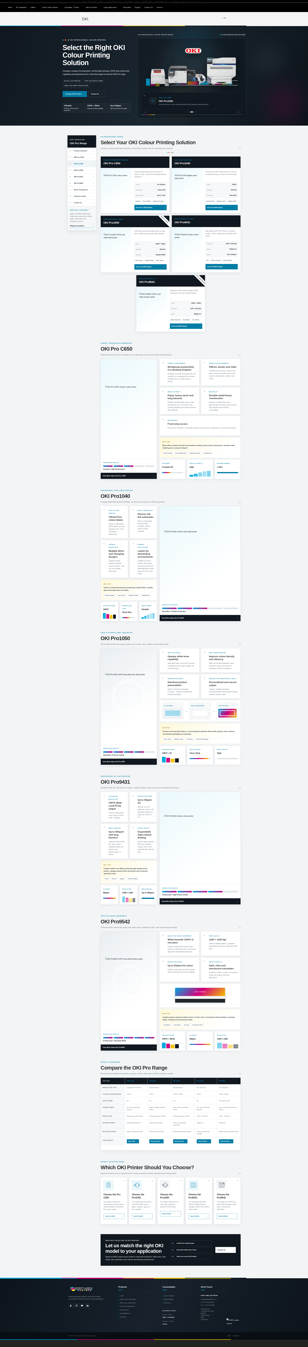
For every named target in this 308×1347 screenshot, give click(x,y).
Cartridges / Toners (131, 1)
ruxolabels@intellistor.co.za (209, 1299)
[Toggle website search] (167, 7)
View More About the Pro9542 (129, 1047)
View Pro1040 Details (221, 207)
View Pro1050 (180, 1141)
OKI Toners (167, 1303)
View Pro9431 (204, 1141)
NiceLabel (175, 1)
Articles (198, 1)
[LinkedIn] (87, 1305)
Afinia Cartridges (169, 1299)
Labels (101, 1)
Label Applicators (162, 1)
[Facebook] (71, 1305)
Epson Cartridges (169, 1296)
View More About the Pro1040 (200, 618)
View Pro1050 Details (150, 267)
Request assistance (82, 226)
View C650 (133, 1141)
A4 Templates (92, 1)
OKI (225, 18)
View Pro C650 (114, 1216)
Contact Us (190, 1)
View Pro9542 (226, 1141)
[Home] (220, 18)
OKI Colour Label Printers (127, 1306)
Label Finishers (147, 1)
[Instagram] (76, 1305)
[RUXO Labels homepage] (81, 1289)
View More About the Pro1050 (129, 762)
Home (84, 1)
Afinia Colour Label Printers (128, 1303)
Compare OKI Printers (74, 94)
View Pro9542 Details (186, 326)
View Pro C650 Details (150, 207)
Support (182, 1)
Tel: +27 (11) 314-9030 (207, 1302)
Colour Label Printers (114, 1)
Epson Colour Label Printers (128, 1299)
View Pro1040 (156, 1141)
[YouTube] (82, 1305)
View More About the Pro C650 (129, 476)
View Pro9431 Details (221, 267)
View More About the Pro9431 (200, 901)
